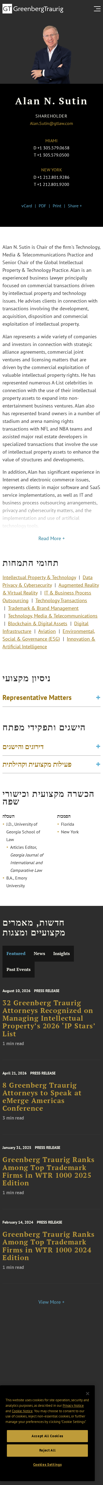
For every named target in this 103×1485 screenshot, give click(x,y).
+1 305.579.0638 (53, 147)
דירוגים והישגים (23, 746)
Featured (16, 953)
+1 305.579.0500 (53, 155)
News (39, 953)
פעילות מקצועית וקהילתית (37, 764)
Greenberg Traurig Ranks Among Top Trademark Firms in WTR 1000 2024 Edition (48, 1245)
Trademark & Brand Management (43, 608)
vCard (26, 205)
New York (51, 169)
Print (57, 205)
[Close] (87, 1393)
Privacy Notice (73, 1405)
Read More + (51, 538)
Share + (75, 205)
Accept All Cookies (47, 1436)
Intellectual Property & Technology (39, 577)
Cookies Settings (47, 1464)
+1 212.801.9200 (53, 184)
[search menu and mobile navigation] (98, 9)
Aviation (47, 631)
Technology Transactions (61, 600)
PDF (42, 205)
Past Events (18, 969)
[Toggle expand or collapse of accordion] (98, 697)
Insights (61, 953)
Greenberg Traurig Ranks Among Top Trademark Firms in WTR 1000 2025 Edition (48, 1171)
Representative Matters (37, 697)
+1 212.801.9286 (53, 177)
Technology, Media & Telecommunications (53, 616)
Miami (51, 140)
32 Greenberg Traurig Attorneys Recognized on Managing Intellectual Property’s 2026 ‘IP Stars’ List (48, 1018)
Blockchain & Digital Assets (37, 623)
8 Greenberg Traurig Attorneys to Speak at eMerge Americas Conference (42, 1096)
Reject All (47, 1450)
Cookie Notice (22, 1411)
